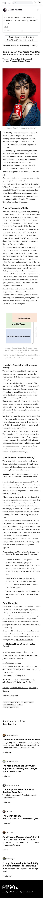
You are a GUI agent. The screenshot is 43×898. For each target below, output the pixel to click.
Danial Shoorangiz (20, 128)
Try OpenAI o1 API (26, 892)
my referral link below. (24, 639)
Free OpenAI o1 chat (10, 892)
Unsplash (33, 128)
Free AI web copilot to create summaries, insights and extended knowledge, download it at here (21, 20)
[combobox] (24, 3)
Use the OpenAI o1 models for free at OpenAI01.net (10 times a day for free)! (20, 38)
